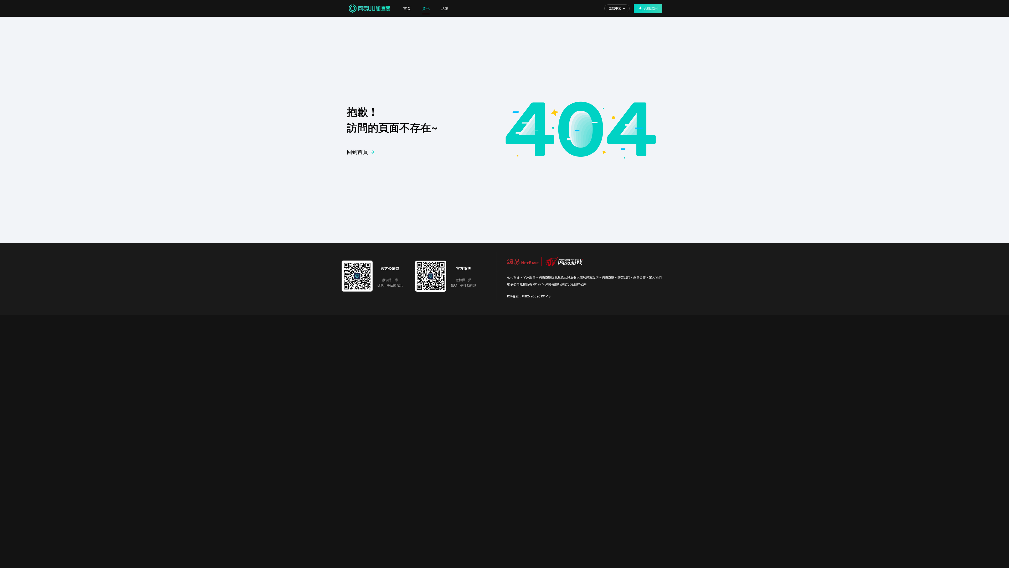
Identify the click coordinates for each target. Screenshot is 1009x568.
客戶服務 (529, 277)
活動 (445, 8)
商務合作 (639, 277)
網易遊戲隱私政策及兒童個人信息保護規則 (569, 277)
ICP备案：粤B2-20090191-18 (528, 296)
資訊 (426, 8)
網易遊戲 (608, 277)
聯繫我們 (623, 277)
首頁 (407, 8)
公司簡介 (513, 277)
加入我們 (655, 277)
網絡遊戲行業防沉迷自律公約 (565, 284)
